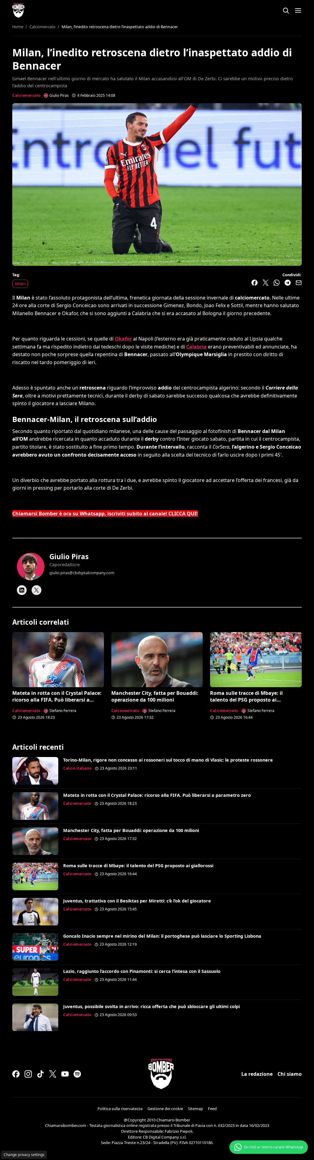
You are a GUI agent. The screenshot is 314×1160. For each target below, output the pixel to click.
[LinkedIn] (21, 590)
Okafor (123, 338)
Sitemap (195, 1108)
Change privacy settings (24, 1154)
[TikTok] (40, 1074)
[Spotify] (77, 1074)
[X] (36, 590)
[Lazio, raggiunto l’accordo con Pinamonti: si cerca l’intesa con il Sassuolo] (35, 982)
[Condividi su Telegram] (288, 283)
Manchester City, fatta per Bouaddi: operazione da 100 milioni (154, 696)
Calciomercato (26, 95)
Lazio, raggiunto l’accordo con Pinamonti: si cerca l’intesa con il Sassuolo (141, 971)
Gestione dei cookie (165, 1108)
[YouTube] (65, 1074)
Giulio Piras (69, 556)
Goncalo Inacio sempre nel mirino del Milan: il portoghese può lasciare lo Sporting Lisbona (162, 936)
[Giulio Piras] (30, 566)
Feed (212, 1108)
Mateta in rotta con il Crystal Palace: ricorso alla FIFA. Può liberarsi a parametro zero (56, 700)
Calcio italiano (77, 768)
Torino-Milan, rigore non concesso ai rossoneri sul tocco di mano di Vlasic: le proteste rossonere (168, 760)
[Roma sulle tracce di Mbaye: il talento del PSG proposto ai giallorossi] (256, 659)
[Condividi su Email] (299, 283)
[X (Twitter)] (52, 1074)
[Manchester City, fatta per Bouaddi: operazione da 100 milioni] (157, 659)
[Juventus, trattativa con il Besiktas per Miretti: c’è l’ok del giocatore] (35, 911)
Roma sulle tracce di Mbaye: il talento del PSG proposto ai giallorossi (246, 700)
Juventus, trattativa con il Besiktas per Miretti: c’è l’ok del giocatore (137, 901)
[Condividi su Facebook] (254, 283)
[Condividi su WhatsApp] (277, 283)
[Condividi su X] (265, 283)
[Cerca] (285, 10)
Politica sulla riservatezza (120, 1108)
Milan (20, 283)
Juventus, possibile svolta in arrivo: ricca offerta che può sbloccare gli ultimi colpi (151, 1006)
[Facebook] (16, 1074)
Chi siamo (290, 1074)
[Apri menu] (298, 10)
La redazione (257, 1074)
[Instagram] (28, 1074)
